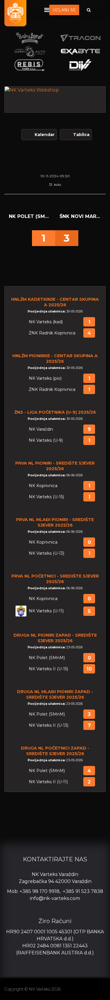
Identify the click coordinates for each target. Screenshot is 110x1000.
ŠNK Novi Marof (80, 216)
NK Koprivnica (43, 486)
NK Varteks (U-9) (46, 440)
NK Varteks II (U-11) (48, 782)
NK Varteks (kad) (46, 322)
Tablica (81, 134)
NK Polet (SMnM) (30, 216)
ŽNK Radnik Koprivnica (52, 333)
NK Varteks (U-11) (46, 611)
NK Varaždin (41, 429)
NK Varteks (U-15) (46, 497)
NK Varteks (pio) (45, 378)
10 (89, 669)
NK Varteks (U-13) (46, 553)
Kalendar (45, 134)
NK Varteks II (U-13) (48, 725)
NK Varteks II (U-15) (48, 669)
